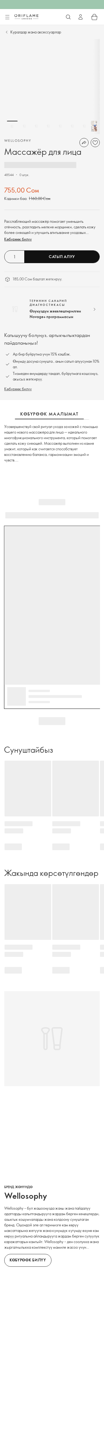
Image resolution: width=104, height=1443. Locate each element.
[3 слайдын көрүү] (36, 126)
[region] (52, 86)
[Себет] (94, 17)
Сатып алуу (62, 256)
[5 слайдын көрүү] (60, 126)
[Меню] (7, 17)
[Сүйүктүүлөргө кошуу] (95, 142)
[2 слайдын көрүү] (24, 126)
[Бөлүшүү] (84, 142)
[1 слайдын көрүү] (12, 126)
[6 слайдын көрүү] (72, 126)
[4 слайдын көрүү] (48, 126)
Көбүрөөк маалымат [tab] (49, 414)
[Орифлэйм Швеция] (26, 17)
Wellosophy (17, 140)
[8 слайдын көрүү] (96, 126)
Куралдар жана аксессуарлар (35, 32)
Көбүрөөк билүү (18, 239)
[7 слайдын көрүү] (84, 126)
